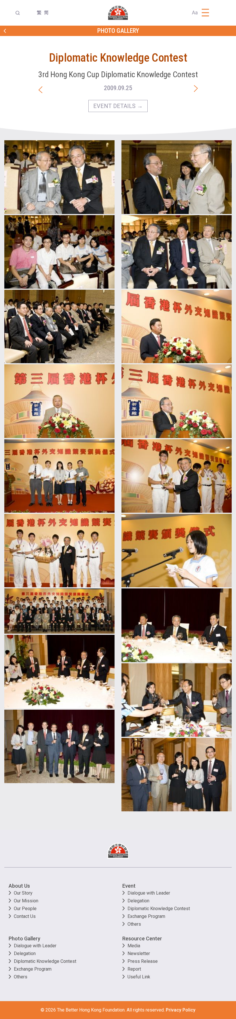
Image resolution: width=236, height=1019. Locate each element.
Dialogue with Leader (148, 893)
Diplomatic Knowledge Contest (158, 908)
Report (134, 969)
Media (133, 945)
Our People (25, 908)
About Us (19, 886)
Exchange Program (146, 916)
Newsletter (138, 953)
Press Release (142, 961)
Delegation (138, 901)
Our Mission (26, 901)
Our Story (23, 893)
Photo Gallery (24, 938)
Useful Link (138, 977)
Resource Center (142, 938)
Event (129, 886)
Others (134, 924)
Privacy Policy (180, 1010)
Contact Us (25, 916)
